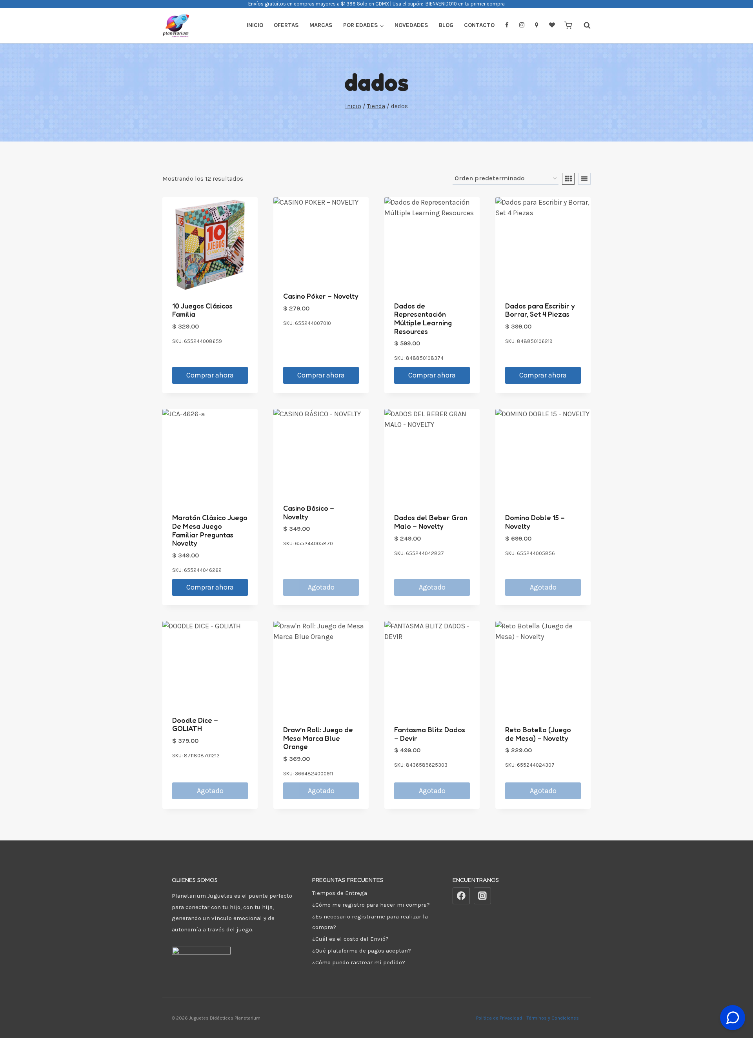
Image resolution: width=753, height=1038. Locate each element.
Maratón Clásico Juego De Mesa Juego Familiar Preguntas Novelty (209, 530)
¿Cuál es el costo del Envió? (350, 938)
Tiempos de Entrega (339, 892)
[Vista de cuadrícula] (568, 179)
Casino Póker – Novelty (320, 296)
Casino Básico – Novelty (308, 512)
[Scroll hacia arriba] (732, 998)
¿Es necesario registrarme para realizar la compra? (370, 922)
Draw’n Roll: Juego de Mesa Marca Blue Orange (318, 738)
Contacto (479, 25)
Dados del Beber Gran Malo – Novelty (430, 521)
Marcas (321, 25)
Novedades (411, 25)
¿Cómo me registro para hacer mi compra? (371, 904)
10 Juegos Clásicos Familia (202, 310)
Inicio (255, 25)
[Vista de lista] (584, 179)
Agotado (321, 587)
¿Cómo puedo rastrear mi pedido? (358, 962)
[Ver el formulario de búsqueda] (583, 25)
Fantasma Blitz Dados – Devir (429, 733)
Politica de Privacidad (499, 1018)
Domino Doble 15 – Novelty (535, 521)
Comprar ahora (210, 375)
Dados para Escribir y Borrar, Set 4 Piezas (540, 310)
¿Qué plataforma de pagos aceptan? (361, 950)
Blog (446, 25)
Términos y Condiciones (554, 1018)
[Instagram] (482, 896)
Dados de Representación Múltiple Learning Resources (423, 318)
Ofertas (286, 25)
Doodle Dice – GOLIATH (195, 724)
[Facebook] (461, 896)
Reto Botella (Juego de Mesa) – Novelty (538, 733)
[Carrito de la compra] (568, 25)
